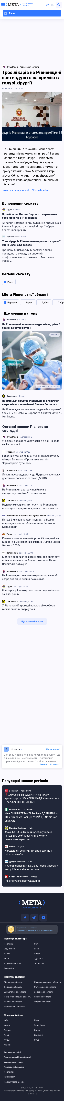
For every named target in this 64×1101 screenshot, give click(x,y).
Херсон (7, 1045)
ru (52, 4)
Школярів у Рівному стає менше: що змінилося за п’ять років (31, 592)
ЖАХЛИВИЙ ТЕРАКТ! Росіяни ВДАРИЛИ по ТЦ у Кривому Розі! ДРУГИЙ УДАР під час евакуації (31, 817)
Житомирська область (45, 987)
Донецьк (38, 1035)
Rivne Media (12, 437)
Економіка (9, 968)
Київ (31, 828)
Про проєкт (9, 1077)
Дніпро (7, 1030)
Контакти (8, 1072)
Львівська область (13, 1002)
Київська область (42, 997)
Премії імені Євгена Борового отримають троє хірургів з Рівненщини (29, 216)
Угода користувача (13, 1062)
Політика (8, 944)
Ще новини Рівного (32, 621)
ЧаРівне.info (13, 236)
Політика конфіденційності (15, 1057)
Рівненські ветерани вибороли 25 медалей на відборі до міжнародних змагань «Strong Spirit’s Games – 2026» (31, 542)
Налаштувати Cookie (14, 1082)
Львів (6, 1035)
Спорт (37, 954)
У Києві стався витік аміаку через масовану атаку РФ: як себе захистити (31, 867)
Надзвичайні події (12, 963)
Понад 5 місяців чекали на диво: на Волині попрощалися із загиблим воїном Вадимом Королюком (28, 523)
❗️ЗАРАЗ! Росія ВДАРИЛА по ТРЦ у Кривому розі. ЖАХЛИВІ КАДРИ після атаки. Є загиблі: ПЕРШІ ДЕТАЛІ (32, 798)
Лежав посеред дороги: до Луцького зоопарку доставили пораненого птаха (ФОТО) (31, 476)
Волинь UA (12, 470)
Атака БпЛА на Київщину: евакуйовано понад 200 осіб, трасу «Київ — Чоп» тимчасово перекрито (29, 836)
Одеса (34, 876)
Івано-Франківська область (17, 997)
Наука (7, 954)
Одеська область (42, 1002)
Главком (11, 452)
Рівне (17, 209)
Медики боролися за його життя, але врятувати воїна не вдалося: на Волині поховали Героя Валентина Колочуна (31, 560)
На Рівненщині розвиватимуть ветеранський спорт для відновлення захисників (29, 577)
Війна (36, 949)
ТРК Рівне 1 (12, 500)
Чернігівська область (14, 1006)
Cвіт (36, 944)
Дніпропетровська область (47, 982)
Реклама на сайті (12, 1052)
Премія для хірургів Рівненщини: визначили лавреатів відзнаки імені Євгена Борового (30, 402)
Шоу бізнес (9, 949)
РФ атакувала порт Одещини (22, 880)
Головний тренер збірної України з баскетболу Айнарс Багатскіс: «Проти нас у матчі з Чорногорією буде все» (30, 459)
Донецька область (13, 987)
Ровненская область (29, 67)
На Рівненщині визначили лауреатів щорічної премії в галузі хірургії (31, 326)
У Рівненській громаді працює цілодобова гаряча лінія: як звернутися (28, 607)
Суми (21, 846)
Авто (6, 958)
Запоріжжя (39, 1025)
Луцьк (7, 1040)
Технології (39, 963)
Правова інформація (14, 1067)
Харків (7, 1025)
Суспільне (12, 396)
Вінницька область (13, 982)
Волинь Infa (12, 553)
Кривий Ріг (26, 791)
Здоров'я (38, 958)
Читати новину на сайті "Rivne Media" (25, 190)
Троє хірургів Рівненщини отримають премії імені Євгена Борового (31, 243)
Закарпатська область (15, 992)
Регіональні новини (27, 5)
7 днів (9, 534)
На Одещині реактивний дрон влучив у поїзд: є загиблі (28, 852)
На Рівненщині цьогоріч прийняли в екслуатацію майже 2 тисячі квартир (24, 491)
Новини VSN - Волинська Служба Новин (26, 515)
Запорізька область (43, 992)
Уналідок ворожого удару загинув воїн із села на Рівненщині (30, 442)
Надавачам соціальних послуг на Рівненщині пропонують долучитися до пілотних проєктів (30, 506)
